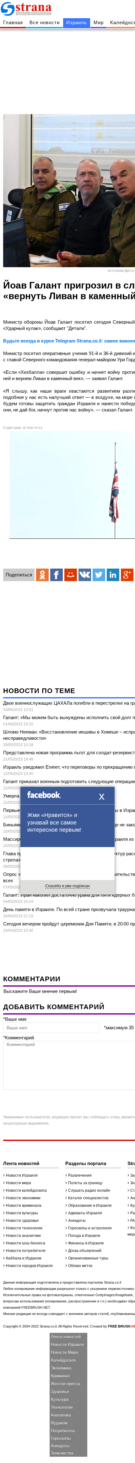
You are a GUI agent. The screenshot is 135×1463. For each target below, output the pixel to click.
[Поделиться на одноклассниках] (42, 575)
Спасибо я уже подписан (67, 886)
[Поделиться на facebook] (56, 575)
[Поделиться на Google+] (127, 575)
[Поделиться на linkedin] (113, 575)
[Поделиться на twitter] (99, 575)
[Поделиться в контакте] (84, 575)
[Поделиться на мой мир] (70, 575)
